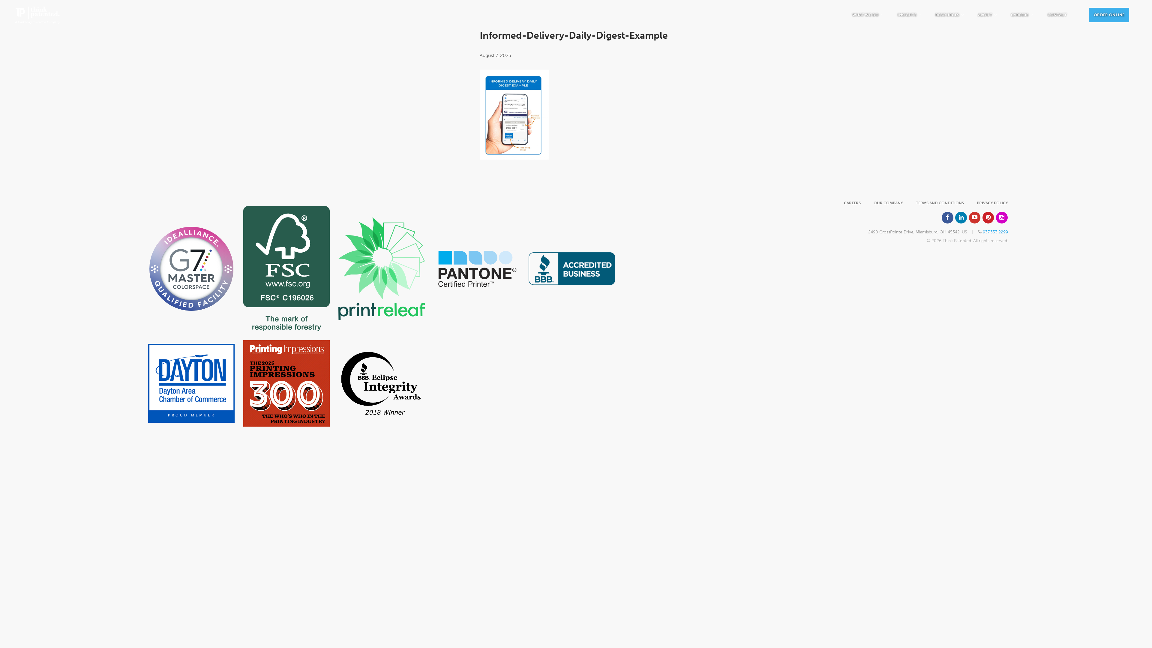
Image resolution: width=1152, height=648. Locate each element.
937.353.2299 (995, 232)
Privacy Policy (992, 203)
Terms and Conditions (940, 203)
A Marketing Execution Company (37, 15)
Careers (852, 203)
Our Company (888, 203)
